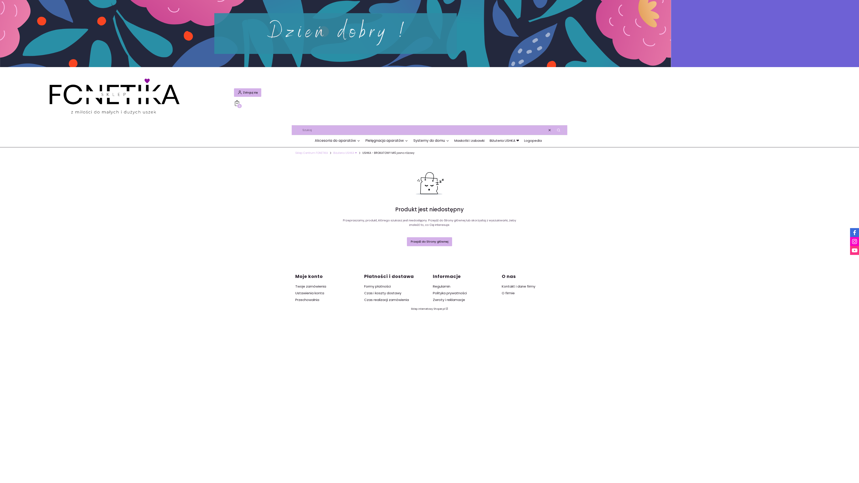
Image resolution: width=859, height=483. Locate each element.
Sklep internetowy (428, 309)
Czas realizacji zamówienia (386, 299)
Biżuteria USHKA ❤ (345, 153)
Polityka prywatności (450, 293)
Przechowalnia (307, 299)
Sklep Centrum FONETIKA (311, 153)
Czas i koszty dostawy (382, 293)
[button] (559, 130)
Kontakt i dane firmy (518, 286)
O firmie (508, 293)
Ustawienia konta (309, 293)
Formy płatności (377, 286)
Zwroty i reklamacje (449, 299)
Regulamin (441, 286)
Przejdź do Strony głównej (429, 241)
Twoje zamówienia (310, 286)
